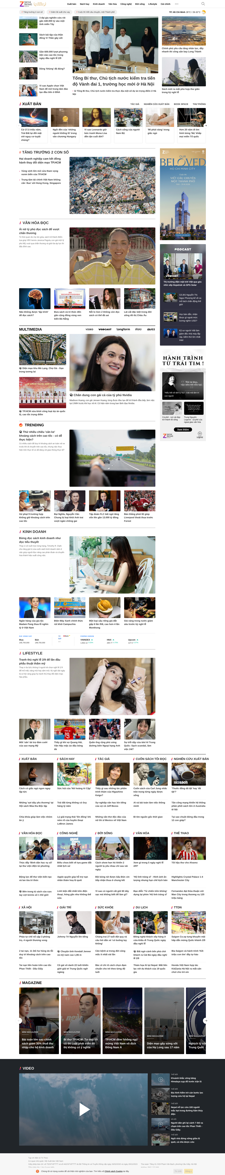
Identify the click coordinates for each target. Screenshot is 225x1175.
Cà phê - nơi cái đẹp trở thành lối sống (171, 418)
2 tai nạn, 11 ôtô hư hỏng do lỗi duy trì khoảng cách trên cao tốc (36, 954)
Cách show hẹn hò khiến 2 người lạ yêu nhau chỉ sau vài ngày (111, 866)
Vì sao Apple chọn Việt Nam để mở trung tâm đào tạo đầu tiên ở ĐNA (53, 89)
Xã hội (26, 907)
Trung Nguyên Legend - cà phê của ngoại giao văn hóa (193, 419)
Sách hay (84, 4)
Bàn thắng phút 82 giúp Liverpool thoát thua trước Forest (138, 517)
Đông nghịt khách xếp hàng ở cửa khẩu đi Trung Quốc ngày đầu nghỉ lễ (149, 940)
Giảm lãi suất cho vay (60, 12)
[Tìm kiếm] (203, 4)
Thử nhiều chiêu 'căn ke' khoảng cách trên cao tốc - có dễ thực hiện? (40, 435)
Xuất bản (71, 4)
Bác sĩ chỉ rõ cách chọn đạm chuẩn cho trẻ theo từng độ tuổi (110, 968)
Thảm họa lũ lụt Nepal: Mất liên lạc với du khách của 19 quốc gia (150, 968)
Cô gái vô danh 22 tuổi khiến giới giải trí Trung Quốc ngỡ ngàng (72, 968)
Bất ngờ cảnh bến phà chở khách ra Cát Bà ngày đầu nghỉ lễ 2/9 (150, 955)
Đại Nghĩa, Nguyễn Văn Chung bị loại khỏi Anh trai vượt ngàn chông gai (68, 517)
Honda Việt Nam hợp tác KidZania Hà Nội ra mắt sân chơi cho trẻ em (186, 968)
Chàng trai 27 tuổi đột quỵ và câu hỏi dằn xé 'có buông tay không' (111, 940)
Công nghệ (126, 4)
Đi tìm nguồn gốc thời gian (148, 817)
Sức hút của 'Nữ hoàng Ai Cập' (74, 788)
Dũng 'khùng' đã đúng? (52, 68)
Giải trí (65, 907)
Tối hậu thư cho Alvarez (185, 862)
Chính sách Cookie (114, 1171)
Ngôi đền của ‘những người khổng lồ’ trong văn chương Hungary (65, 133)
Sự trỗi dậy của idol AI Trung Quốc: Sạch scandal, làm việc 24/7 (140, 746)
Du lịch (142, 907)
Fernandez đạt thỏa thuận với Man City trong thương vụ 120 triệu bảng (188, 894)
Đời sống (140, 4)
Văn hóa (112, 4)
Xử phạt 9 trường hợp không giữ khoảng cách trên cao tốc (34, 517)
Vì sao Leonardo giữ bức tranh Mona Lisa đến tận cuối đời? (95, 133)
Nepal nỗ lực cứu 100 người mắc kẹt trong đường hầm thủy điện (187, 1110)
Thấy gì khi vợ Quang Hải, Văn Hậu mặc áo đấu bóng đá (68, 746)
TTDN (178, 907)
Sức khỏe (105, 907)
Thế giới (174, 1075)
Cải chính (165, 4)
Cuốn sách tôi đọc (151, 759)
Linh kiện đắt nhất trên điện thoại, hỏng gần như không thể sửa (74, 894)
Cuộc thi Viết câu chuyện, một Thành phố (96, 12)
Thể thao (181, 833)
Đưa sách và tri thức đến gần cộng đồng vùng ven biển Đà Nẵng (67, 315)
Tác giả (104, 759)
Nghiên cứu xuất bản (191, 759)
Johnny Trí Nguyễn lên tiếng (72, 936)
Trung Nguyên (166, 350)
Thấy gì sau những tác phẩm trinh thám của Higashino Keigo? (111, 792)
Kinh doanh (99, 4)
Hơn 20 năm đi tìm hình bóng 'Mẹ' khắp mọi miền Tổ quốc (190, 133)
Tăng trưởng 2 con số (33, 12)
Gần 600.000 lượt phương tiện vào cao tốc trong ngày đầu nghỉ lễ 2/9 (53, 55)
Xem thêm (182, 426)
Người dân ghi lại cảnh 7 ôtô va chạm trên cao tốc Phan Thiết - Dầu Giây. (187, 1126)
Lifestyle (152, 4)
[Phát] (83, 1109)
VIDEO (28, 1068)
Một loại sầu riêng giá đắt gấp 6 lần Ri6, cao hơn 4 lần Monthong (104, 624)
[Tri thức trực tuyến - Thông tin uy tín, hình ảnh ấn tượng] (33, 4)
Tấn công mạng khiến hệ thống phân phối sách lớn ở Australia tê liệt (189, 806)
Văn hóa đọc (36, 223)
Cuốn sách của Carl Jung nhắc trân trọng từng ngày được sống (150, 792)
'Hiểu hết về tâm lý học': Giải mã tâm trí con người (182, 394)
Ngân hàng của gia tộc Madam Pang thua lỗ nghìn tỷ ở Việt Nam (33, 624)
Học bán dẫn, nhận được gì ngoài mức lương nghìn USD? (188, 317)
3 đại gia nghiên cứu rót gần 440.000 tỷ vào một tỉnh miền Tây (52, 21)
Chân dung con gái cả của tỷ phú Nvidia (103, 395)
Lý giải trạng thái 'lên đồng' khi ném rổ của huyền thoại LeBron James (74, 820)
